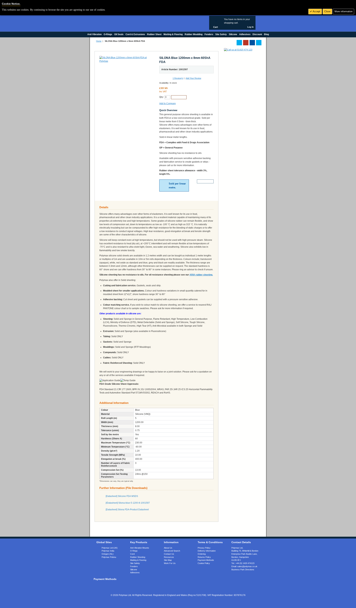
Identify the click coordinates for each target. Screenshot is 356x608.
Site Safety (135, 563)
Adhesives (135, 572)
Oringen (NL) (107, 554)
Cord (132, 554)
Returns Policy (204, 557)
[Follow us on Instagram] (258, 42)
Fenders (134, 566)
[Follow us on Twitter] (239, 42)
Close (327, 11)
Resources (169, 557)
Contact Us (169, 554)
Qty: (161, 97)
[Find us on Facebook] (252, 42)
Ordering (202, 554)
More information (343, 11)
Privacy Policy (204, 548)
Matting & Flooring (138, 560)
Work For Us (170, 563)
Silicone (133, 569)
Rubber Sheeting (137, 557)
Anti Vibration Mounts (139, 548)
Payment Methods (206, 560)
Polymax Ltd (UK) (110, 548)
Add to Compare (167, 103)
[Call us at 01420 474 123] (238, 49)
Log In (250, 27)
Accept (316, 11)
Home (98, 41)
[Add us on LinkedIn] (245, 42)
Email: (244, 566)
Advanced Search (172, 551)
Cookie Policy (204, 563)
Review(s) (178, 78)
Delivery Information (207, 551)
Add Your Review (193, 78)
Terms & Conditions (210, 542)
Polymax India (108, 551)
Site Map (168, 560)
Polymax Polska (109, 557)
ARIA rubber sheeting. (201, 274)
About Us (168, 548)
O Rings (134, 551)
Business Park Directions (242, 569)
